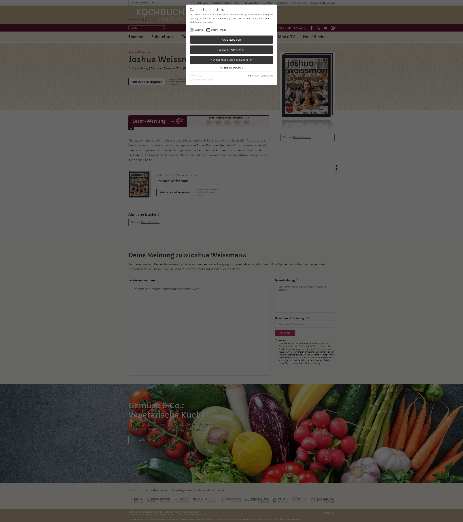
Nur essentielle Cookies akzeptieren (231, 59)
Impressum (253, 75)
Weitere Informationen (231, 67)
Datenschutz (267, 75)
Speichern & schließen (231, 49)
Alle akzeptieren (231, 39)
